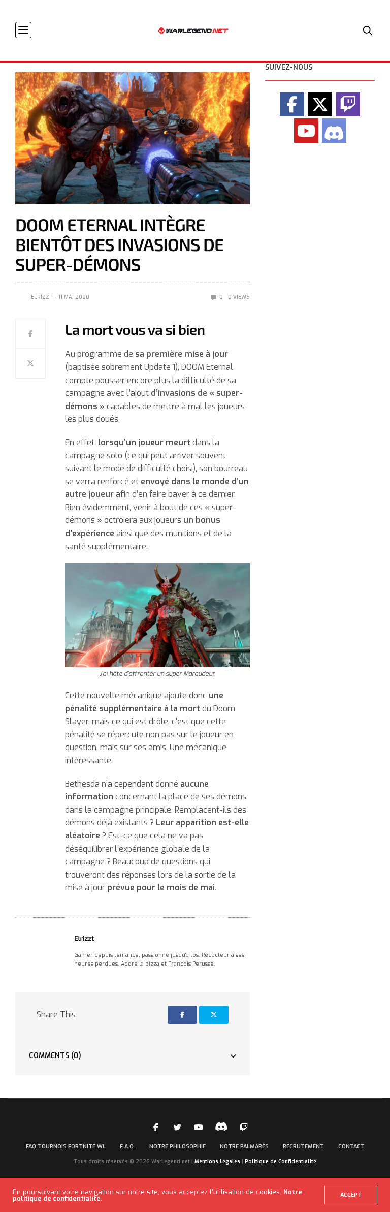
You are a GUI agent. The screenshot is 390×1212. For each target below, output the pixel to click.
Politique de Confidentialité (280, 1161)
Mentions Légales (217, 1161)
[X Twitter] (320, 104)
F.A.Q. (127, 1147)
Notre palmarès (244, 1147)
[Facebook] (292, 104)
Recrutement (303, 1147)
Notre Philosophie (177, 1147)
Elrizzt (42, 297)
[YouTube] (306, 130)
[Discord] (334, 130)
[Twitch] (348, 104)
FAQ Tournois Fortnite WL (66, 1147)
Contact (351, 1147)
